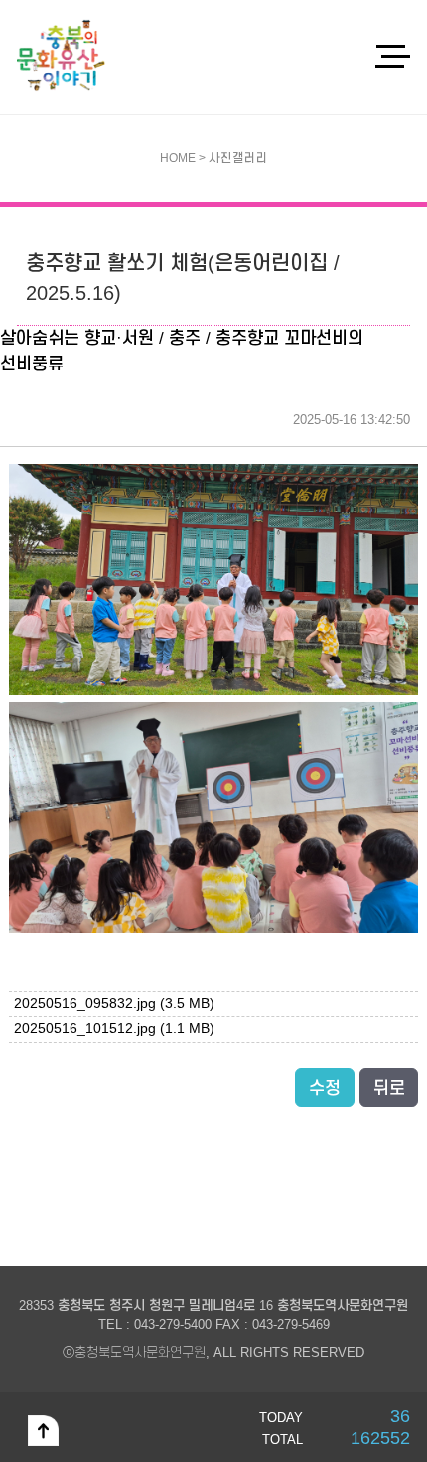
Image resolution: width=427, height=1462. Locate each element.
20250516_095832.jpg (114, 1003)
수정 (325, 1088)
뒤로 (389, 1088)
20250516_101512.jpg (114, 1028)
